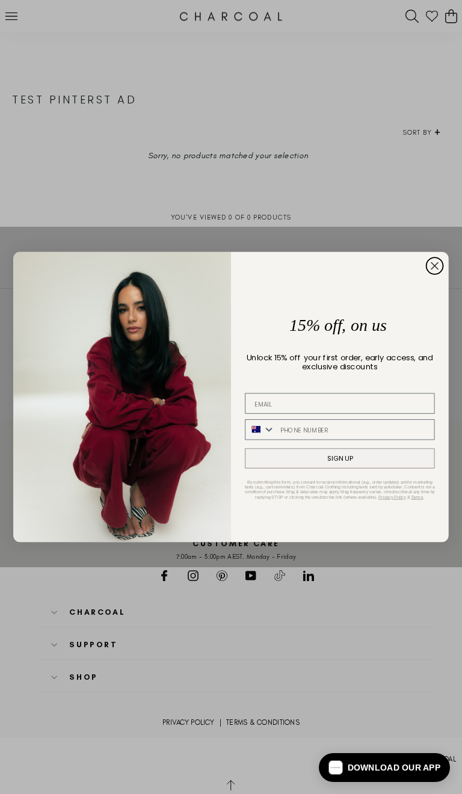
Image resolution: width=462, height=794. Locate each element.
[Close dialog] (435, 265)
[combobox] (260, 429)
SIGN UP (340, 458)
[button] (384, 767)
